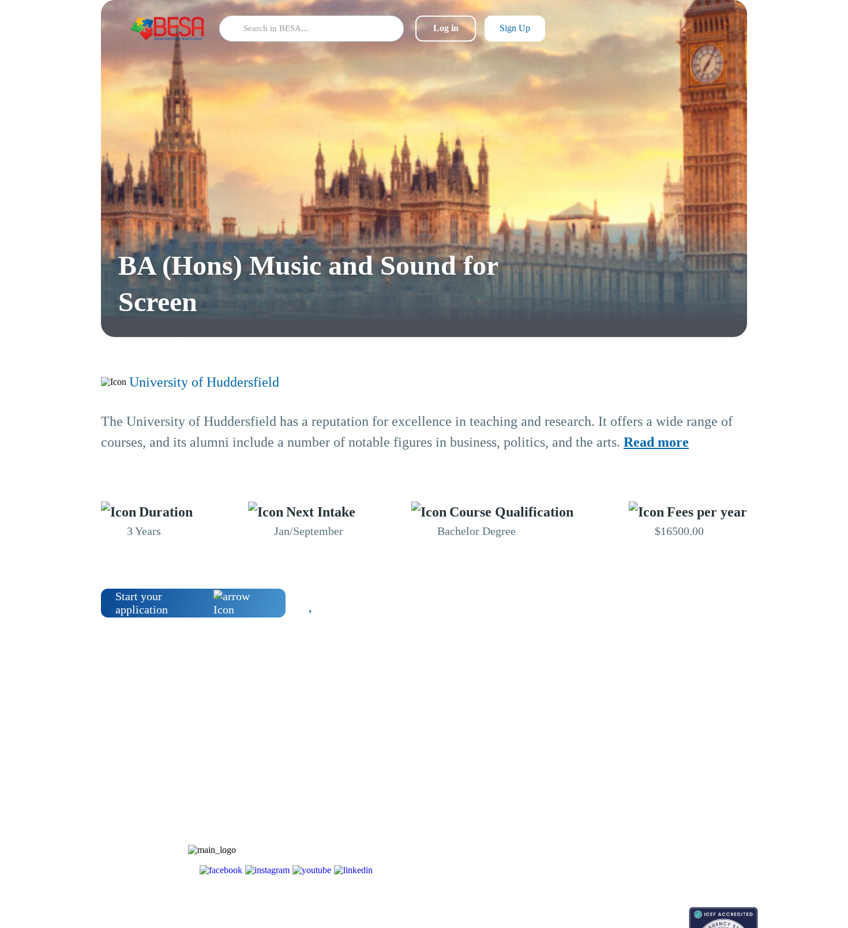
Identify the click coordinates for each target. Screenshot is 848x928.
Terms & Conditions (677, 818)
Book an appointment (592, 912)
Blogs (566, 758)
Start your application (141, 603)
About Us (659, 758)
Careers (656, 798)
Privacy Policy (668, 839)
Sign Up (515, 28)
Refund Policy (667, 859)
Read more (656, 442)
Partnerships (664, 778)
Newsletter (574, 778)
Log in (446, 28)
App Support (578, 798)
